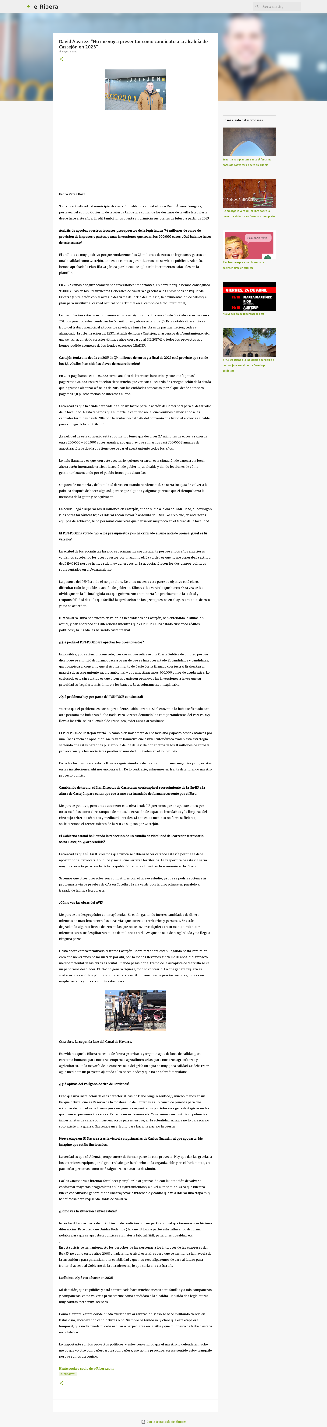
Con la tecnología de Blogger (166, 1421)
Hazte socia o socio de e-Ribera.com (86, 1368)
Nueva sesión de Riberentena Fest (243, 313)
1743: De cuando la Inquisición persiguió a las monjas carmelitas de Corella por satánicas (248, 365)
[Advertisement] (87, 147)
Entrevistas (68, 1374)
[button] (61, 59)
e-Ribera (46, 6)
